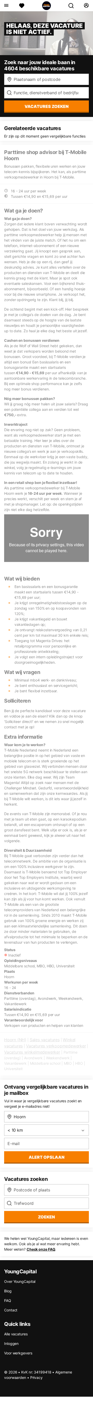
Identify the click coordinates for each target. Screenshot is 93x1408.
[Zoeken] (73, 5)
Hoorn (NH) (15, 1039)
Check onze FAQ (41, 1249)
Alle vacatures (16, 1334)
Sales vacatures (45, 1039)
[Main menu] (6, 5)
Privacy (36, 1377)
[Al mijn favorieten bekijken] (22, 5)
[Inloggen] (86, 5)
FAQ (7, 1300)
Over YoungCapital (19, 1281)
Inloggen (11, 1343)
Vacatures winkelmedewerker (32, 1052)
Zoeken (46, 1216)
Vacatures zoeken (47, 106)
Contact (10, 1310)
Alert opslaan (47, 1157)
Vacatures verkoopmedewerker (56, 1045)
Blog (8, 1291)
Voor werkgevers (18, 1353)
